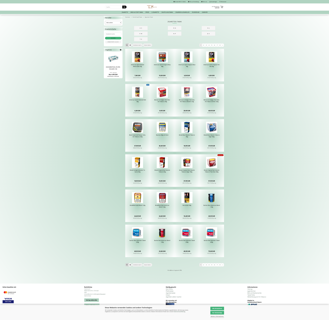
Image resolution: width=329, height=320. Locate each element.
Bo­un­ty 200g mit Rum (162, 135)
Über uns (204, 1)
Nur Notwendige (217, 312)
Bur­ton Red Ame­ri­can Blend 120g (162, 241)
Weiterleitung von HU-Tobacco (256, 297)
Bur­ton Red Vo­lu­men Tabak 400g (212, 241)
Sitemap (249, 289)
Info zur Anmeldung (194, 1)
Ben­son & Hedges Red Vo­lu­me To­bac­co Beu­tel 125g (187, 100)
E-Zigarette (155, 12)
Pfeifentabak (169, 291)
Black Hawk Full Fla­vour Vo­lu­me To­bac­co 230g (137, 135)
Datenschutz (87, 296)
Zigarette (125, 12)
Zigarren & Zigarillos (182, 12)
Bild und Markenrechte (254, 293)
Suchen (113, 38)
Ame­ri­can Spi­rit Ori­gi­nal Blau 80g (162, 65)
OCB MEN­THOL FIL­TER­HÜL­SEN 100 (113, 68)
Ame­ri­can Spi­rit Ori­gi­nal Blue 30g (187, 65)
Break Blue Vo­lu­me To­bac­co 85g (187, 135)
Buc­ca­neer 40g (187, 205)
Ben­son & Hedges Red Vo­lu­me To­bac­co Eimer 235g (212, 100)
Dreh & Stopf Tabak (136, 12)
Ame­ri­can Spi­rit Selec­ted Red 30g (137, 100)
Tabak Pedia (251, 295)
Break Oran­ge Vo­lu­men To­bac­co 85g (137, 171)
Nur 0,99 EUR (113, 73)
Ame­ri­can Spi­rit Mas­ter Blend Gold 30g (137, 65)
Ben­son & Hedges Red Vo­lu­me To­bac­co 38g (162, 100)
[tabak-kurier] (152, 6)
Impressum (87, 289)
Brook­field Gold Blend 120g (137, 205)
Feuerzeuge (195, 12)
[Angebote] (120, 50)
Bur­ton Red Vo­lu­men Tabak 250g (187, 241)
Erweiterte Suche (113, 42)
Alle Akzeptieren (217, 308)
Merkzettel (223, 1)
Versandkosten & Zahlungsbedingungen (95, 294)
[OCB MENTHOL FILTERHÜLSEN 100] (113, 58)
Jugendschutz (251, 291)
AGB (85, 292)
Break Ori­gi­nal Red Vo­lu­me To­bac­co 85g (162, 171)
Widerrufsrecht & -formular (91, 290)
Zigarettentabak (170, 293)
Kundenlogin (214, 1)
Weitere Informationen (217, 316)
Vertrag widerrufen (91, 300)
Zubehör (205, 12)
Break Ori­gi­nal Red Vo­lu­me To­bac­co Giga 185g (187, 171)
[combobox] (137, 45)
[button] (127, 45)
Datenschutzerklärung (179, 311)
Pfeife (147, 12)
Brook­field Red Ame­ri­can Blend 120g (162, 206)
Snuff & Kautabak (167, 12)
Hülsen (168, 295)
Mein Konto (169, 289)
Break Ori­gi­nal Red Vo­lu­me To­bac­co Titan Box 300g (211, 171)
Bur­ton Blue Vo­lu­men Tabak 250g (138, 241)
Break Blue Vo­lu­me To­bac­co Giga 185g (212, 135)
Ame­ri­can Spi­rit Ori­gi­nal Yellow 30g (211, 65)
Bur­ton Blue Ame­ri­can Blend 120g (211, 206)
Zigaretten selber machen (173, 297)
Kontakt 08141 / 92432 (180, 1)
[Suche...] (124, 7)
